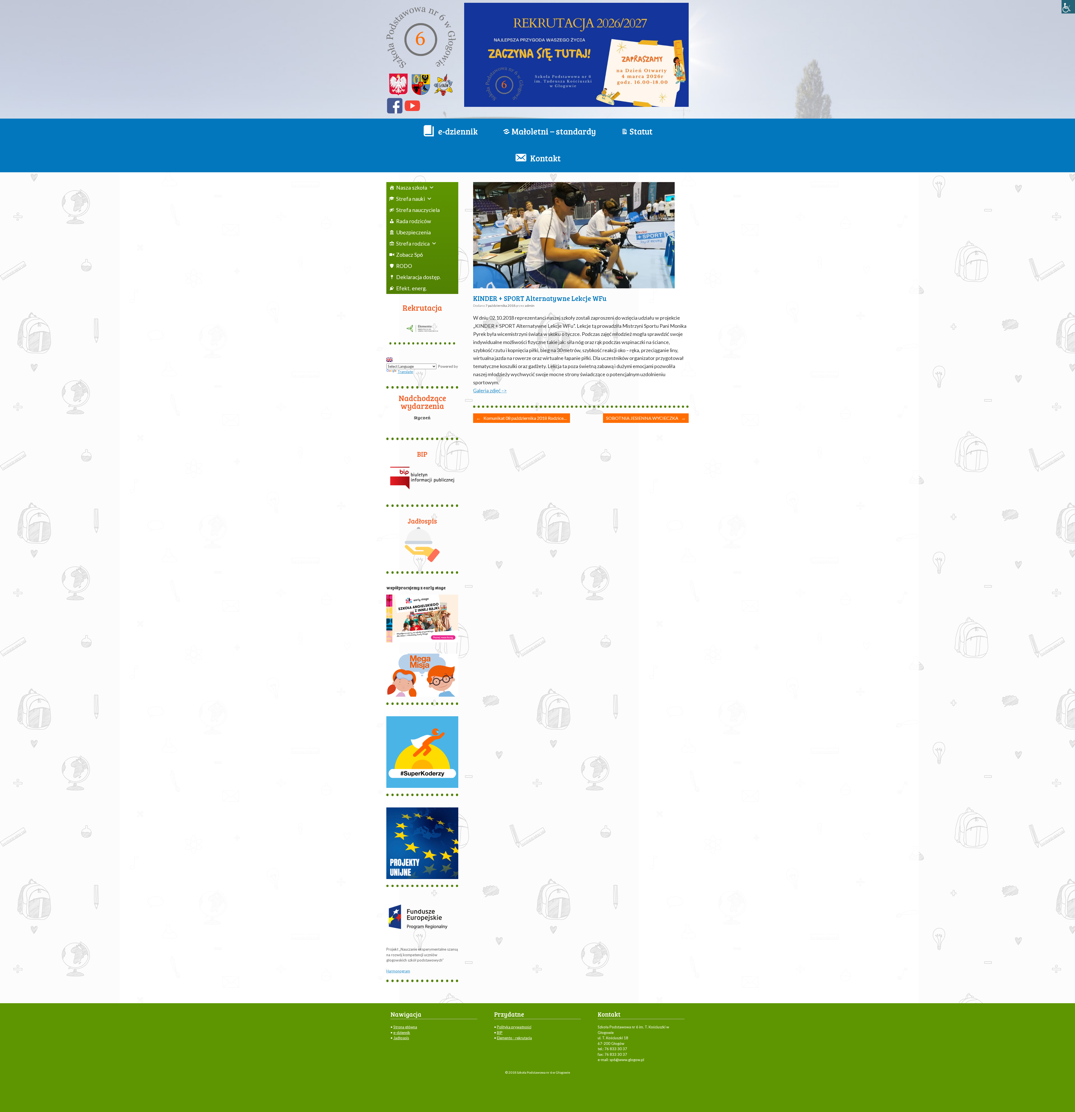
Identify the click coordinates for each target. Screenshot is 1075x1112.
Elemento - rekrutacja (514, 1038)
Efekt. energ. (411, 288)
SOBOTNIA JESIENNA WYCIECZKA (646, 418)
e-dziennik (401, 1032)
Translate (405, 371)
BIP (500, 1032)
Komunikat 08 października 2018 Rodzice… (521, 418)
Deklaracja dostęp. (418, 277)
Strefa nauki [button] (410, 198)
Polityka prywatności (514, 1027)
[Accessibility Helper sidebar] (1068, 6)
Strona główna (405, 1027)
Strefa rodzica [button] (413, 243)
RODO (404, 266)
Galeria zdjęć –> (490, 390)
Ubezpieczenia (413, 232)
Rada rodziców (413, 221)
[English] (389, 359)
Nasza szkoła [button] (411, 187)
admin (529, 305)
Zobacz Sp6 (409, 254)
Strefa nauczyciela (418, 210)
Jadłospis (401, 1038)
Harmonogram (398, 971)
